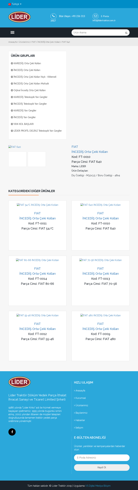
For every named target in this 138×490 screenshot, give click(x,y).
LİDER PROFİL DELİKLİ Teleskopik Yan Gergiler (37, 131)
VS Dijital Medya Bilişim (98, 485)
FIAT (37, 213)
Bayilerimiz (81, 412)
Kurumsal (80, 398)
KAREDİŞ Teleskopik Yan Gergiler (30, 97)
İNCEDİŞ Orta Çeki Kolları (26, 70)
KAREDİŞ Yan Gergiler (24, 111)
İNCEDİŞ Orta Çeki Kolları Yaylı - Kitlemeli (34, 77)
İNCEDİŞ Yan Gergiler (24, 117)
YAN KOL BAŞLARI (23, 124)
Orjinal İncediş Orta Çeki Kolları (29, 90)
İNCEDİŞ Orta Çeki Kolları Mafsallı (31, 84)
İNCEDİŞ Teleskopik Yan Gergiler (30, 104)
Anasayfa (80, 390)
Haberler (80, 420)
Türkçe (15, 4)
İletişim (79, 427)
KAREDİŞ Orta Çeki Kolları (27, 63)
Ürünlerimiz (81, 405)
